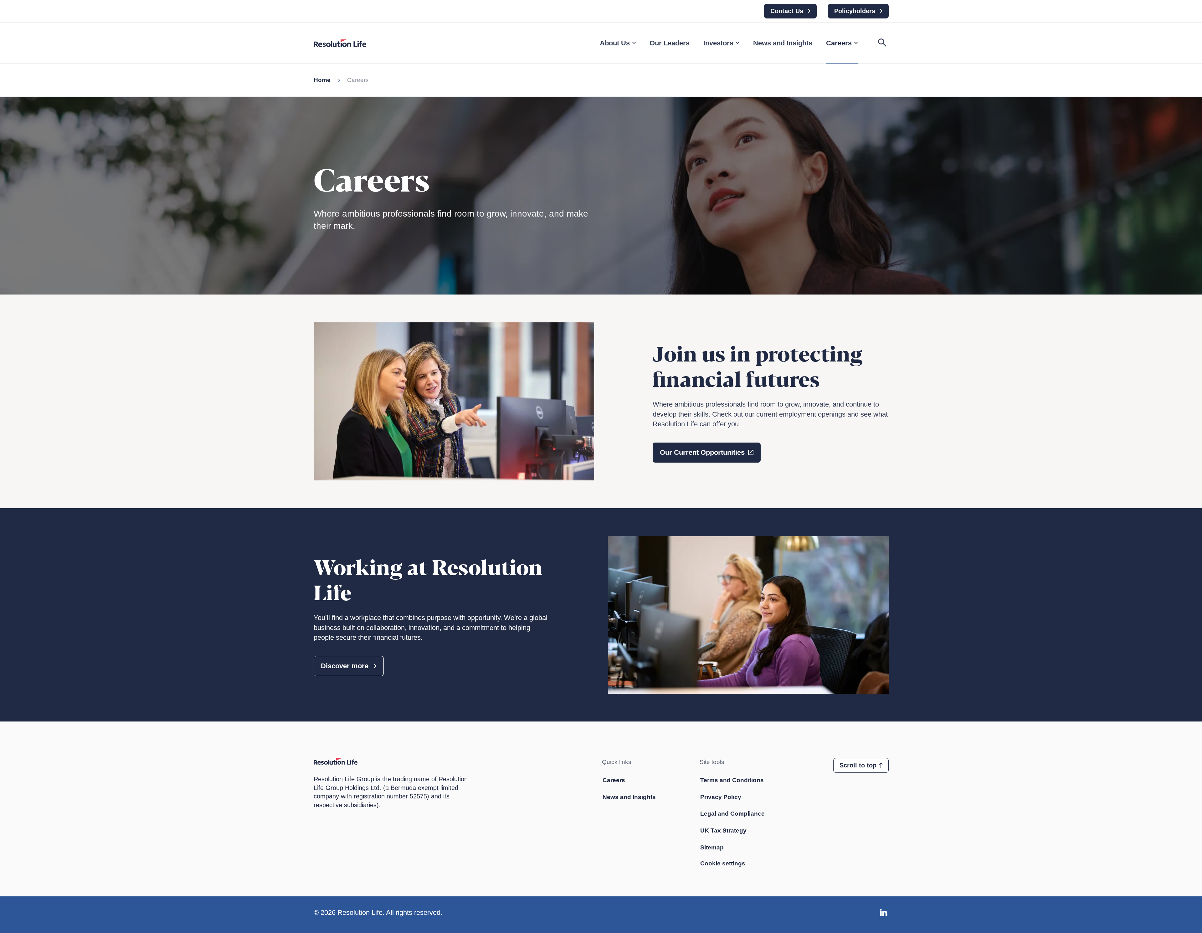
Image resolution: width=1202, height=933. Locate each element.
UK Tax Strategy (723, 830)
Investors (718, 43)
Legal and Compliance (732, 813)
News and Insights (782, 43)
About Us (615, 43)
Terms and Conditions (732, 780)
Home (322, 80)
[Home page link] (346, 42)
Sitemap (712, 847)
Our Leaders (670, 43)
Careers (839, 43)
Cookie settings (722, 863)
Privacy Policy (720, 797)
